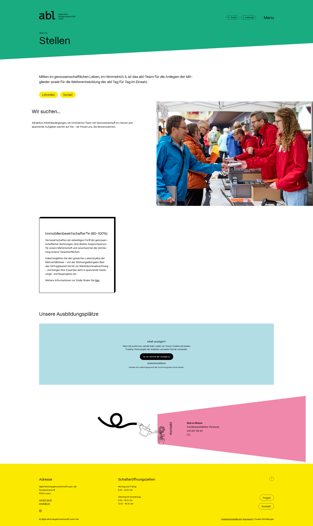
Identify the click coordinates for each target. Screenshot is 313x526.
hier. (97, 280)
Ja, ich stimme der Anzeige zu (156, 356)
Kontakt (68, 95)
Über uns (43, 32)
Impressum (248, 519)
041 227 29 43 (195, 431)
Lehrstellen (48, 95)
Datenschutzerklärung (156, 363)
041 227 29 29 (45, 500)
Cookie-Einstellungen (264, 519)
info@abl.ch (44, 503)
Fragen (267, 498)
